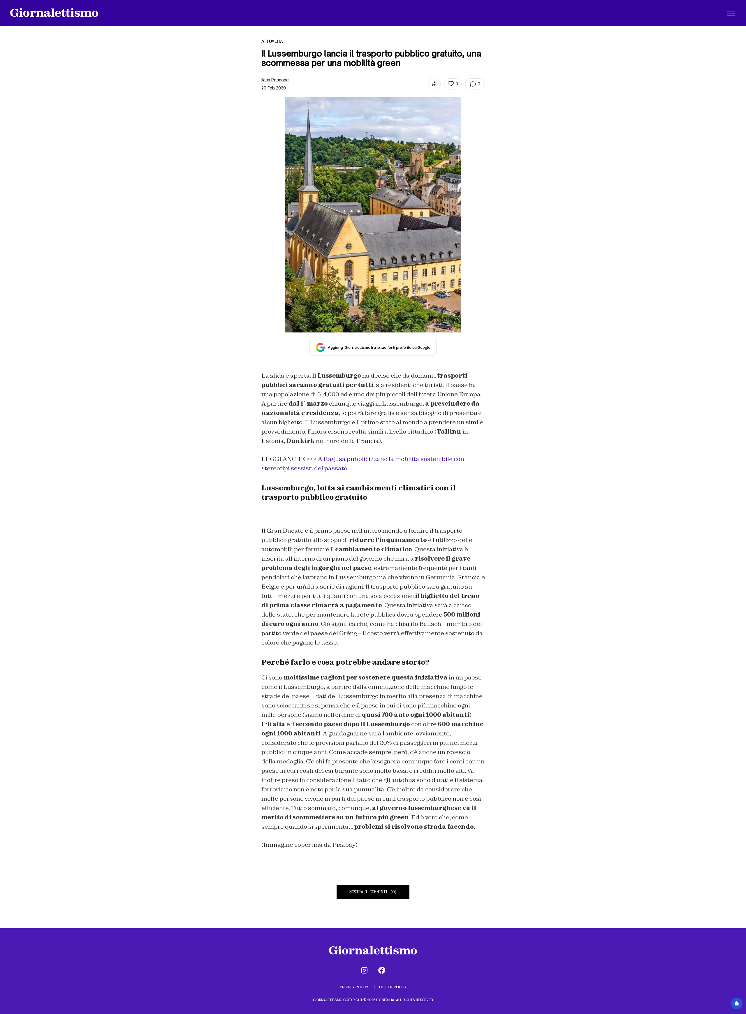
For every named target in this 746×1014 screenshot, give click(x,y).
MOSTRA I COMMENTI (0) (373, 892)
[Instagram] (364, 970)
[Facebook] (382, 970)
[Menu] (731, 13)
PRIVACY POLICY (354, 987)
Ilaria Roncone (275, 79)
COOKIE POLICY (393, 987)
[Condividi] (434, 84)
